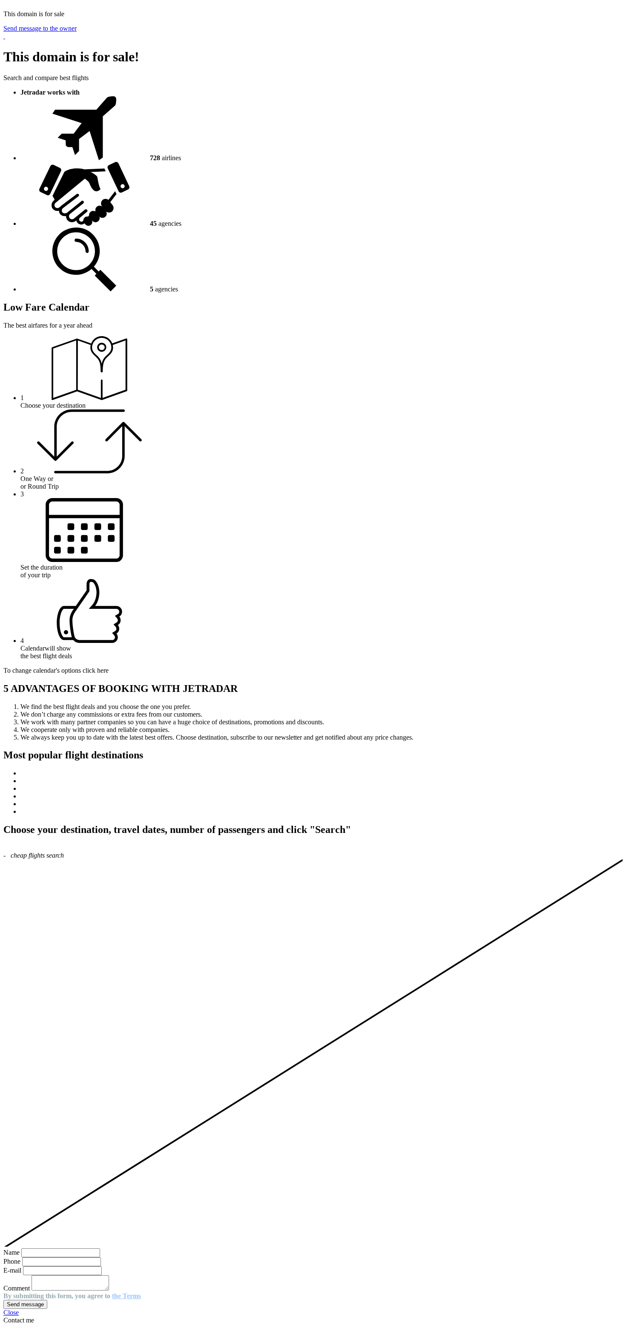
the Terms (126, 1295)
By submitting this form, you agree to (72, 1295)
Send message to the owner (40, 28)
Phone (11, 1261)
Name (11, 1252)
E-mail (12, 1270)
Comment (16, 1288)
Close (11, 1312)
